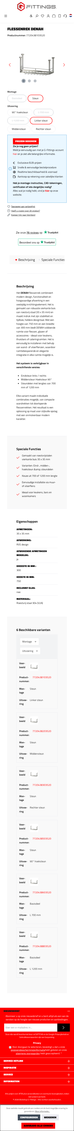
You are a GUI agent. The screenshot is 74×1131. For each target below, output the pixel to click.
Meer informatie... (42, 1111)
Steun (35, 98)
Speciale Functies (53, 260)
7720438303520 (42, 785)
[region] (37, 65)
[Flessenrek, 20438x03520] (37, 65)
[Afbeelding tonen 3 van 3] (35, 80)
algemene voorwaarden (28, 1053)
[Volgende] (64, 65)
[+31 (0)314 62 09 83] (58, 16)
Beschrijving (26, 260)
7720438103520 (42, 677)
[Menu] (5, 16)
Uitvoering (28, 651)
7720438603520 (42, 892)
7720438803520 (42, 946)
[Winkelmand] (53, 16)
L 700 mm (46, 113)
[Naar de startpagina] (37, 6)
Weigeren (50, 1117)
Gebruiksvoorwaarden (28, 1037)
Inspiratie (10, 1068)
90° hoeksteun (20, 112)
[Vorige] (10, 65)
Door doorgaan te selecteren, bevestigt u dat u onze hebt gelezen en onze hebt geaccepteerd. (39, 1050)
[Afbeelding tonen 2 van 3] (29, 80)
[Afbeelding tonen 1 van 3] (23, 80)
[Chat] (64, 16)
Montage (27, 642)
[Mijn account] (47, 16)
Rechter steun (43, 129)
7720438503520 (42, 839)
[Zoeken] (36, 16)
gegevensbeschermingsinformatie (28, 1050)
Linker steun (41, 121)
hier (15, 154)
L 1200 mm (20, 121)
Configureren (29, 1117)
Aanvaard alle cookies (38, 1126)
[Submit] (63, 1028)
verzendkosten (33, 1093)
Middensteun (19, 129)
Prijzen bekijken (25, 141)
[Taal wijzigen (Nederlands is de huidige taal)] (69, 16)
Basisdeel (19, 99)
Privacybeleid (60, 1034)
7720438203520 (42, 731)
